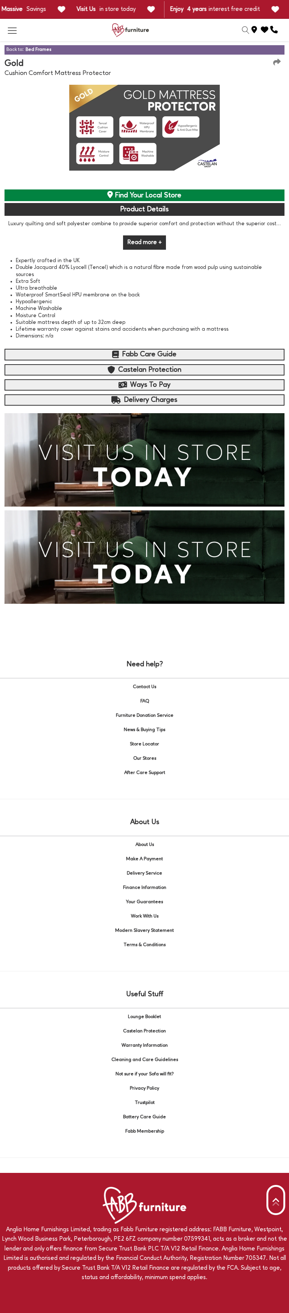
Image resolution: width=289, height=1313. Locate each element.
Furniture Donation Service (144, 715)
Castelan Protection (144, 1031)
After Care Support (144, 772)
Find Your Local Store (147, 195)
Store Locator (144, 744)
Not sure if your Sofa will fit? (145, 1074)
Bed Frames (38, 49)
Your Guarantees (144, 901)
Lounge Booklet (144, 1016)
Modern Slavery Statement (144, 930)
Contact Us (144, 686)
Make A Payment (144, 859)
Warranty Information (145, 1045)
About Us (144, 844)
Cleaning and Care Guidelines (144, 1059)
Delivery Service (144, 873)
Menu (12, 30)
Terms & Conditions (144, 944)
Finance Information (144, 887)
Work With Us (144, 916)
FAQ (144, 701)
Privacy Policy (144, 1088)
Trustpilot (145, 1102)
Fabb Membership (144, 1131)
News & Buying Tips (144, 729)
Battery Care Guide (144, 1117)
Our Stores (144, 758)
